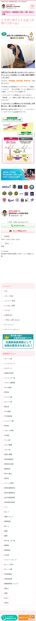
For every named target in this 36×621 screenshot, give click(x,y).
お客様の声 (8, 315)
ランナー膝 (8, 397)
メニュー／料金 (9, 301)
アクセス (7, 310)
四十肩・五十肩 (9, 540)
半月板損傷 (8, 416)
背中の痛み (8, 473)
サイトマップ (9, 325)
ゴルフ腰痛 (8, 445)
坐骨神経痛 (8, 579)
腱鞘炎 (6, 545)
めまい (6, 598)
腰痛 (5, 531)
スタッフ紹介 (9, 296)
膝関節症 (7, 469)
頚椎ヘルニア (9, 516)
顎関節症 (7, 550)
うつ (5, 507)
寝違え (6, 588)
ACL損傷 (7, 411)
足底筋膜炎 (8, 574)
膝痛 (5, 536)
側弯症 (6, 478)
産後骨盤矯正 (9, 459)
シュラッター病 (9, 378)
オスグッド (8, 368)
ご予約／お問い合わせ (12, 320)
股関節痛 (7, 521)
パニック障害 (9, 483)
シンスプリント (9, 363)
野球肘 (6, 426)
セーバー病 (8, 402)
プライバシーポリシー (12, 329)
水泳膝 (6, 435)
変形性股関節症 (9, 493)
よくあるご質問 (9, 305)
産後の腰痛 (8, 454)
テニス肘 (7, 440)
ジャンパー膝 (9, 421)
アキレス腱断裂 (9, 382)
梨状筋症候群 (9, 464)
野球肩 (6, 392)
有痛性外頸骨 (9, 373)
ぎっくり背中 (9, 564)
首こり (6, 512)
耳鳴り (6, 603)
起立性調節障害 (9, 497)
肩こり (6, 526)
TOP (5, 291)
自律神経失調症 (9, 502)
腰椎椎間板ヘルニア (11, 583)
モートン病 (8, 359)
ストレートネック (10, 560)
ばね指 (6, 555)
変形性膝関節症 (9, 488)
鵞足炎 (6, 406)
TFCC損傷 (7, 387)
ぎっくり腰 (8, 569)
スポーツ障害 (9, 430)
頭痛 (5, 593)
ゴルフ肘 (7, 450)
